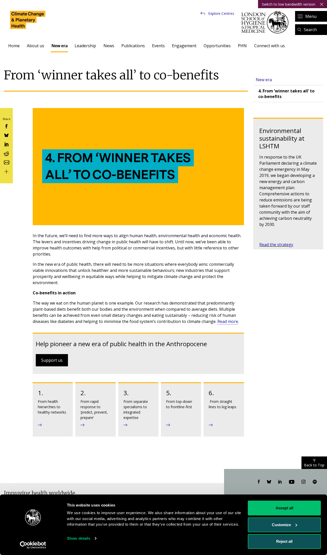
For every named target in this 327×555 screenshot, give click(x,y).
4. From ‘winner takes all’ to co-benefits (286, 93)
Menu (311, 16)
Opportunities (217, 46)
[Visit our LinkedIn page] (280, 482)
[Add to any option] (6, 170)
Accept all (284, 508)
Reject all (284, 541)
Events (158, 46)
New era (59, 46)
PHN (242, 46)
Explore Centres (221, 13)
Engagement (184, 46)
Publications (133, 46)
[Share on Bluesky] (6, 134)
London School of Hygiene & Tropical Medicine (266, 22)
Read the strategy (276, 244)
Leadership (85, 46)
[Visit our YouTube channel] (291, 482)
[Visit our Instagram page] (303, 482)
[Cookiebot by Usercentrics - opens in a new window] (33, 545)
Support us (52, 360)
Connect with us (269, 46)
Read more (227, 321)
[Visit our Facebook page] (259, 482)
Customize (281, 525)
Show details (78, 538)
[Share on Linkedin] (6, 143)
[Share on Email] (6, 162)
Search (310, 29)
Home (14, 46)
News (108, 46)
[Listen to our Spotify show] (315, 482)
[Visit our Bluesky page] (269, 482)
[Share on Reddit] (6, 152)
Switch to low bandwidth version (288, 4)
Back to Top (314, 465)
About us (35, 46)
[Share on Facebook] (6, 125)
